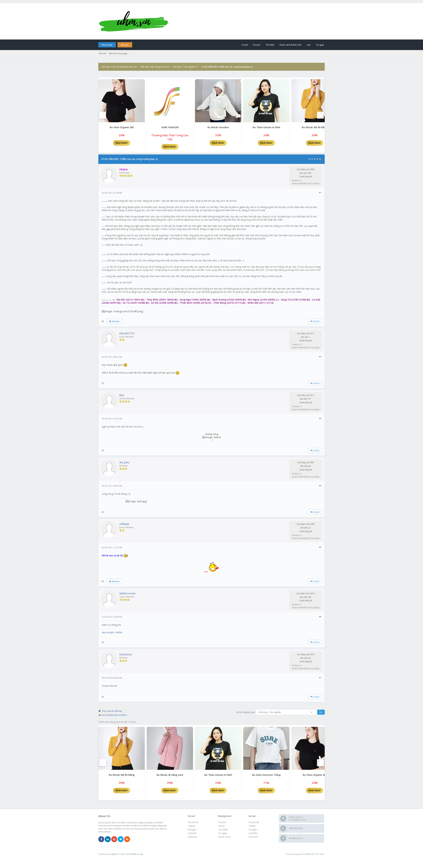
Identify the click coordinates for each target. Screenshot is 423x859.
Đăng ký (125, 44)
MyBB (113, 854)
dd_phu (124, 462)
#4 (320, 485)
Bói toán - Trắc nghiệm (184, 66)
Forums (256, 44)
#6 (320, 616)
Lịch (309, 44)
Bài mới (102, 53)
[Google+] (114, 839)
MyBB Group (136, 854)
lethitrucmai (127, 593)
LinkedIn (253, 833)
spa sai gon (108, 632)
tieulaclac (125, 654)
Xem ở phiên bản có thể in (114, 714)
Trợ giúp (320, 44)
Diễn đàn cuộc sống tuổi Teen (155, 66)
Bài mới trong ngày (118, 53)
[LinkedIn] (108, 839)
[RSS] (127, 839)
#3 (320, 418)
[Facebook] (101, 839)
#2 (320, 356)
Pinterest (253, 836)
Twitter (252, 825)
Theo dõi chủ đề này (112, 711)
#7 (320, 677)
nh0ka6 (124, 524)
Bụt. (121, 395)
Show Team (224, 836)
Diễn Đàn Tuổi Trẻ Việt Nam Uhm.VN (119, 66)
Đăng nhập (107, 44)
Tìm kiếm (270, 44)
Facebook (254, 822)
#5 (320, 547)
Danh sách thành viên (291, 44)
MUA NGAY (121, 142)
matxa (118, 632)
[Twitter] (121, 839)
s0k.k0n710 (126, 333)
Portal (245, 44)
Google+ (253, 829)
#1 (320, 192)
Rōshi (308, 854)
